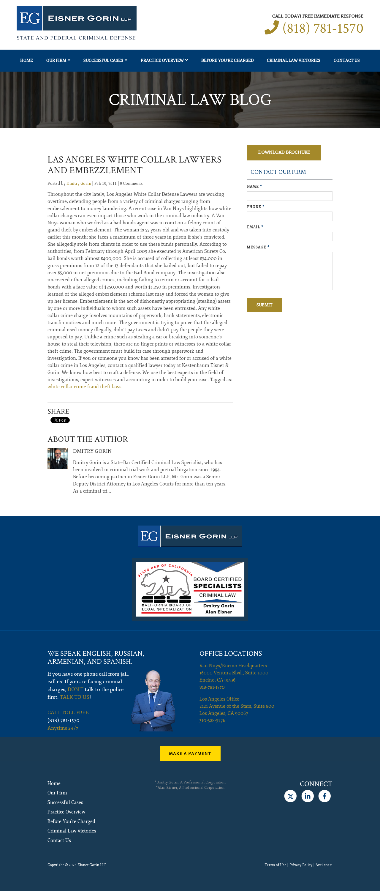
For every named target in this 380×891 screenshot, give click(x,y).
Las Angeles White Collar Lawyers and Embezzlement (134, 165)
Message (258, 247)
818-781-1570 (212, 687)
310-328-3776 (212, 720)
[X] (290, 796)
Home (26, 60)
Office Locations (231, 653)
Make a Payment (190, 753)
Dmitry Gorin (78, 183)
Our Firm (56, 60)
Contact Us (347, 60)
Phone (256, 207)
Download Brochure (284, 152)
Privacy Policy (300, 865)
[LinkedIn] (307, 796)
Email (255, 227)
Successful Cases (103, 60)
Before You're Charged (227, 60)
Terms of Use (275, 865)
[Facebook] (324, 796)
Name (254, 186)
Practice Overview (162, 60)
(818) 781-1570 (322, 28)
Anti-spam (324, 865)
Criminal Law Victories (293, 60)
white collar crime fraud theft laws (84, 387)
